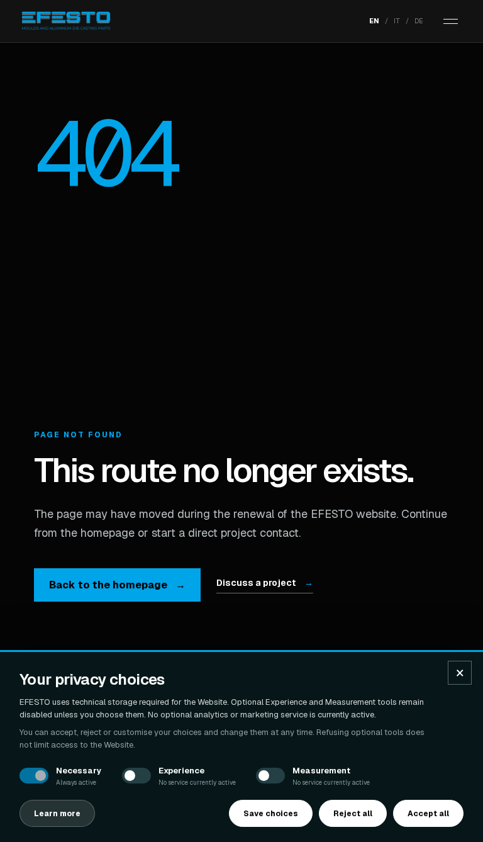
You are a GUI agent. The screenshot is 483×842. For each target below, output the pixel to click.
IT (397, 20)
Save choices (270, 814)
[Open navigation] (450, 21)
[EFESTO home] (66, 21)
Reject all (352, 814)
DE (418, 20)
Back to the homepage (117, 585)
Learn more (57, 814)
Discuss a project (264, 582)
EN (374, 20)
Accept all (428, 814)
